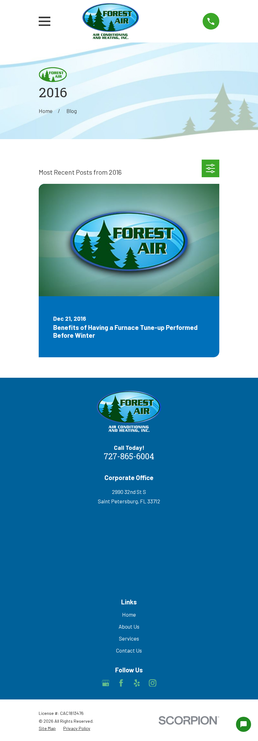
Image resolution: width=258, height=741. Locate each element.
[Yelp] (137, 683)
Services (129, 638)
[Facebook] (121, 683)
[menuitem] (47, 728)
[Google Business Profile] (105, 683)
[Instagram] (152, 683)
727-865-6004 (129, 457)
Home (129, 614)
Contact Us (129, 650)
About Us (129, 626)
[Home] (110, 21)
